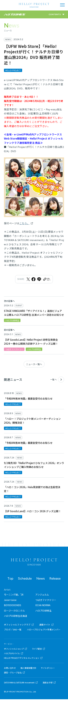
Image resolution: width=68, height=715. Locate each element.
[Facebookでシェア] (33, 279)
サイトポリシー (48, 668)
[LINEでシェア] (39, 279)
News (40, 578)
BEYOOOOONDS (12, 605)
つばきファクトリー (45, 600)
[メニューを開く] (62, 5)
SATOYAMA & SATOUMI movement (19, 682)
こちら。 (24, 223)
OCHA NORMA (42, 605)
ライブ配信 (37, 648)
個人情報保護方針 (28, 668)
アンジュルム (42, 594)
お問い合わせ (10, 668)
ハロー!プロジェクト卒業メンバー (44, 629)
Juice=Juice (10, 600)
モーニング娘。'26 (13, 594)
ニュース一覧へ (34, 364)
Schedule (25, 578)
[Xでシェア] (28, 279)
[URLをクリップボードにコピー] (47, 279)
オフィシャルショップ (14, 648)
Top (10, 578)
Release (55, 578)
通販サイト (44, 624)
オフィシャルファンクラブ (17, 624)
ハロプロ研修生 (43, 610)
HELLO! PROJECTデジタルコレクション (21, 658)
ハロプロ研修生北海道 (15, 615)
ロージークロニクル (14, 610)
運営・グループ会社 (13, 672)
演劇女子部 (47, 682)
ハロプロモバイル (12, 653)
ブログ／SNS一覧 (13, 629)
